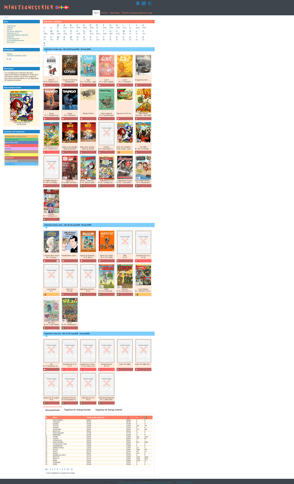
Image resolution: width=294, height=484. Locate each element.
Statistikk (10, 37)
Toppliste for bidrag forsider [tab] (77, 410)
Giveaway (8, 152)
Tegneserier (11, 26)
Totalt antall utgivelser (95, 417)
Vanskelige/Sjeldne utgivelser (17, 35)
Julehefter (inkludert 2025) (16, 56)
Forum (104, 12)
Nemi (155, 482)
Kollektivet (146, 482)
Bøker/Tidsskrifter (11, 142)
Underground (9, 164)
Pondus (161, 482)
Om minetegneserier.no (15, 40)
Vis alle (8, 59)
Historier (10, 27)
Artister (9, 29)
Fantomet (138, 482)
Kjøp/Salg (114, 12)
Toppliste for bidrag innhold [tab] (108, 410)
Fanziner (8, 149)
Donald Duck (129, 482)
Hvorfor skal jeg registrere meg (137, 12)
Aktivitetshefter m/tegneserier (15, 136)
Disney (9, 54)
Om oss (180, 482)
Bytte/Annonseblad (12, 139)
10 (68, 469)
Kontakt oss (188, 482)
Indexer (7, 155)
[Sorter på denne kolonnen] (127, 417)
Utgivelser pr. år (13, 33)
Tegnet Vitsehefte (11, 161)
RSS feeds (11, 42)
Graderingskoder (13, 39)
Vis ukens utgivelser (14, 31)
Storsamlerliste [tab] (52, 410)
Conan (121, 482)
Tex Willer (168, 482)
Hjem (96, 12)
